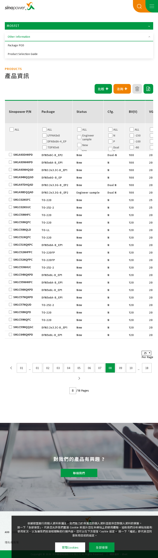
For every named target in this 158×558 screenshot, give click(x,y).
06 (89, 368)
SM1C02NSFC (21, 199)
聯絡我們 (79, 473)
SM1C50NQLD (22, 229)
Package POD (16, 45)
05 (79, 368)
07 (99, 368)
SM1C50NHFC (22, 214)
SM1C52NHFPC (22, 252)
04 (68, 368)
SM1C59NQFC (22, 319)
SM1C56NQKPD (23, 289)
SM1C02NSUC (22, 207)
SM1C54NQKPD (23, 274)
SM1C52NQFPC (23, 259)
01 (21, 368)
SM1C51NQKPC (23, 244)
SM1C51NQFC (22, 237)
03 (58, 368)
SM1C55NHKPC (23, 282)
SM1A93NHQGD (23, 169)
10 (131, 368)
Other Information (19, 36)
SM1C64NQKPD (23, 334)
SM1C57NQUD (22, 304)
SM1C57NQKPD (23, 297)
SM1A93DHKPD (23, 154)
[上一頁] (11, 368)
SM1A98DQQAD (23, 192)
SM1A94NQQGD (23, 177)
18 (146, 368)
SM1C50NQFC (22, 222)
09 (120, 368)
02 (47, 368)
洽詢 (122, 88)
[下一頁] (79, 378)
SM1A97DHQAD (23, 184)
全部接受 (102, 547)
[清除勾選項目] (137, 89)
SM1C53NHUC (22, 267)
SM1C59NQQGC (23, 327)
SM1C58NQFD (22, 312)
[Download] (148, 89)
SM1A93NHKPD (23, 162)
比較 (103, 88)
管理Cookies (70, 547)
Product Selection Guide (23, 54)
